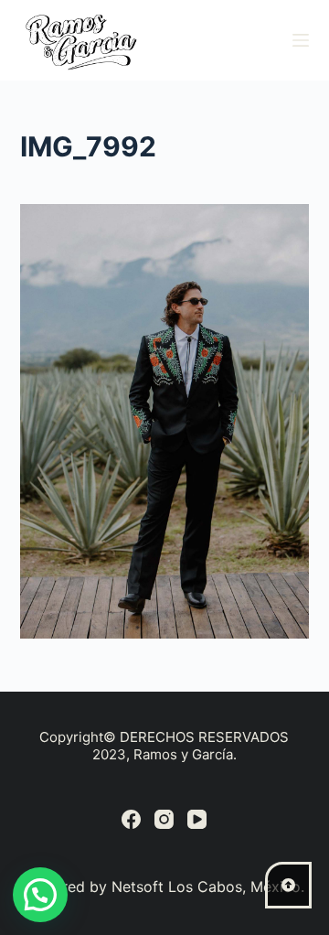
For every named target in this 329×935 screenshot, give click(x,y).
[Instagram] (164, 819)
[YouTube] (197, 819)
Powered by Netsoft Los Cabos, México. (164, 886)
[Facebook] (131, 819)
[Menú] (300, 40)
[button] (40, 894)
